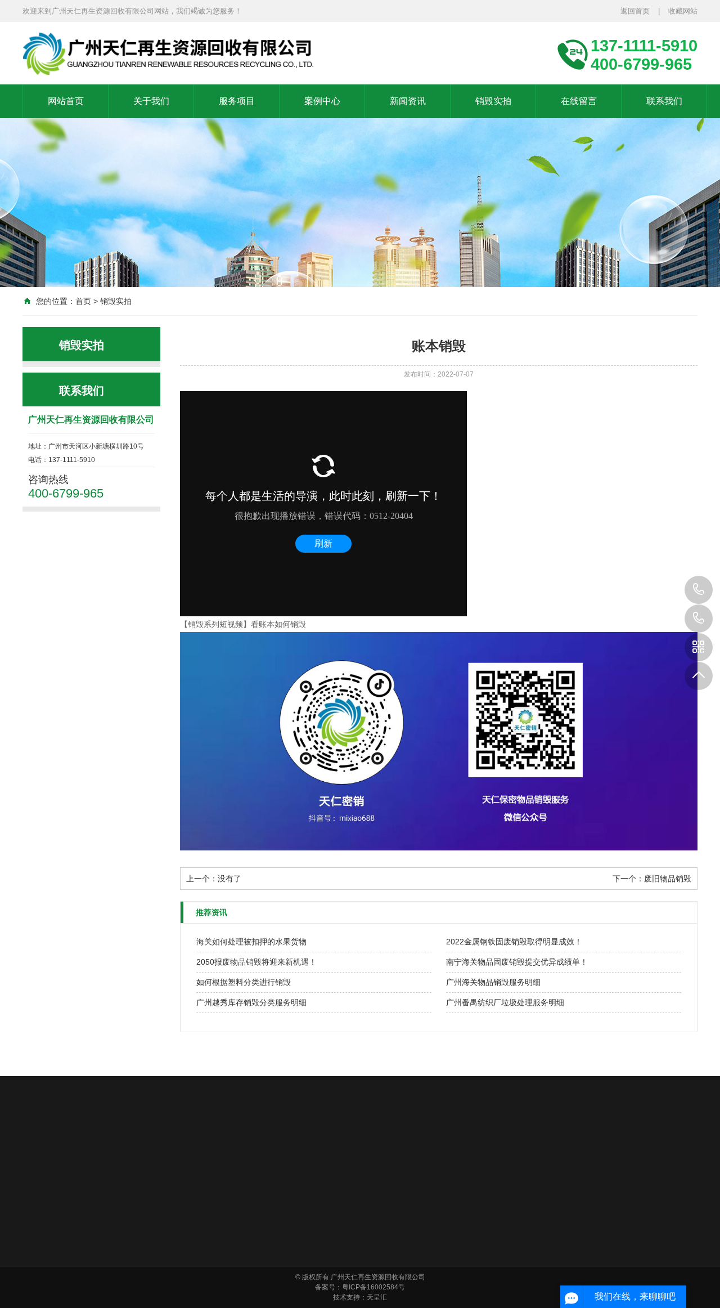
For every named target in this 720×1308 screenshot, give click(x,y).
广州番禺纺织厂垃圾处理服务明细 (505, 1002)
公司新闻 (493, 1235)
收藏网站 (683, 11)
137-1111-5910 (699, 590)
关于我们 (151, 101)
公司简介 (255, 1235)
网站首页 (66, 101)
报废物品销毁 (421, 1293)
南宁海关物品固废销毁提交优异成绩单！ (517, 961)
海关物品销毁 (421, 1249)
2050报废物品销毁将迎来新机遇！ (256, 961)
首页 (83, 301)
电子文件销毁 (342, 1279)
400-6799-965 (699, 618)
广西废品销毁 (211, 1157)
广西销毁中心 (557, 1157)
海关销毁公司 (495, 1157)
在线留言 (579, 101)
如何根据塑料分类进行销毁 (243, 982)
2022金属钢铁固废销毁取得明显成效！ (514, 941)
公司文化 (255, 1264)
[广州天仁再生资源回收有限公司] (174, 53)
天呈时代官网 (97, 1157)
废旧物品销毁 (667, 878)
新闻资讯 (408, 101)
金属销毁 (335, 1249)
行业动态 (493, 1249)
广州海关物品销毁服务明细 (493, 982)
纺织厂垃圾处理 (345, 1264)
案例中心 (322, 101)
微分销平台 (154, 1157)
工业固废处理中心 (428, 1235)
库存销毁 (414, 1279)
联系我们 (664, 101)
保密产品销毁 (421, 1264)
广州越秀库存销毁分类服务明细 (251, 1002)
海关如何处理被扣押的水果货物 (251, 941)
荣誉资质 (255, 1249)
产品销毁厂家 (353, 1157)
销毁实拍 (493, 101)
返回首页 (635, 11)
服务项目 (237, 101)
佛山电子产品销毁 (424, 1157)
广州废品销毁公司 (282, 1157)
